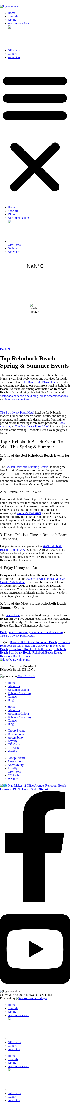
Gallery (12, 53)
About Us (14, 686)
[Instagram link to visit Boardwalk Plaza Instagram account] (3, 907)
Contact (12, 696)
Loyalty (12, 741)
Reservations (16, 734)
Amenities (14, 57)
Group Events (16, 730)
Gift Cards (14, 50)
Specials (13, 16)
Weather (13, 751)
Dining (12, 19)
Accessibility (16, 737)
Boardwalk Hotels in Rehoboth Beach (33, 642)
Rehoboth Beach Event (46, 652)
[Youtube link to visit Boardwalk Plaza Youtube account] (35, 987)
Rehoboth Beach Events (15, 656)
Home (11, 12)
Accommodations (18, 23)
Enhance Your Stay (19, 693)
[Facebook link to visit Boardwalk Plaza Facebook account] (35, 901)
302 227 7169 (26, 676)
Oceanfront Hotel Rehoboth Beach (30, 649)
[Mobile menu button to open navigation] (2, 2)
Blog (11, 700)
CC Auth (13, 748)
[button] (35, 132)
